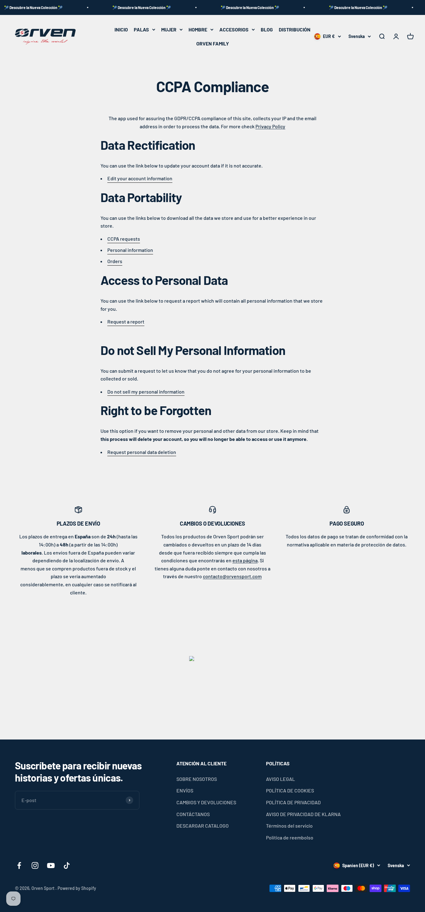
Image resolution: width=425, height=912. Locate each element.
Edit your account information (139, 178)
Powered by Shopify (77, 888)
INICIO (121, 29)
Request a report (125, 321)
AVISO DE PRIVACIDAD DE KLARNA (303, 814)
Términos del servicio (289, 826)
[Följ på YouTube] (51, 865)
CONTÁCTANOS (193, 814)
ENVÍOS (184, 790)
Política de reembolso (289, 837)
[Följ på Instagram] (35, 865)
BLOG (267, 29)
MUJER (168, 29)
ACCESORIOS (234, 29)
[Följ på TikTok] (67, 865)
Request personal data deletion (141, 452)
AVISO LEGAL (280, 779)
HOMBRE (198, 29)
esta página (245, 560)
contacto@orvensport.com (232, 576)
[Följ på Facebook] (19, 865)
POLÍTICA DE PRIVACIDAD (293, 802)
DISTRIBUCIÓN (295, 29)
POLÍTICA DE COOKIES (290, 790)
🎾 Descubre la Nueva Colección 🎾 (130, 7)
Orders (114, 261)
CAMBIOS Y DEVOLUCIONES (206, 802)
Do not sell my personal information (145, 392)
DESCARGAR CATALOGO (202, 826)
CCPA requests (123, 239)
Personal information (130, 250)
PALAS (141, 29)
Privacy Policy (270, 126)
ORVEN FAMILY (212, 43)
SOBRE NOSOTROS (196, 779)
